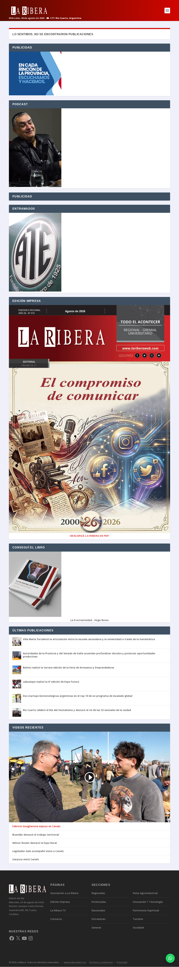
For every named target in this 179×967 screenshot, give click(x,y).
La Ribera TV (58, 910)
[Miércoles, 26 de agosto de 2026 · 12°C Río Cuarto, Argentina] (45, 10)
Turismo (138, 919)
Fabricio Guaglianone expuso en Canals (36, 826)
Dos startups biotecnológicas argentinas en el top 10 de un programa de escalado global (77, 696)
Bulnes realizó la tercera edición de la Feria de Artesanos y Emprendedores (68, 667)
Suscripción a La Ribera (64, 893)
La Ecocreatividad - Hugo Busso (89, 620)
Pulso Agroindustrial (145, 893)
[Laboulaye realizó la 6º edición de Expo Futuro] (16, 684)
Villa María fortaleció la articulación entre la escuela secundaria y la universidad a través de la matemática (89, 639)
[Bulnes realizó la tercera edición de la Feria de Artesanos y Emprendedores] (16, 669)
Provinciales (99, 901)
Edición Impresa (60, 901)
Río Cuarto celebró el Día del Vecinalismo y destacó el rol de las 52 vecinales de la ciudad (77, 710)
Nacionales (98, 910)
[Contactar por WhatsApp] (170, 958)
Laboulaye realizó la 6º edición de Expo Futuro (51, 681)
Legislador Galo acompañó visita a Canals (38, 851)
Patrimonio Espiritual (146, 910)
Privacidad (122, 962)
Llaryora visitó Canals (25, 859)
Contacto (56, 919)
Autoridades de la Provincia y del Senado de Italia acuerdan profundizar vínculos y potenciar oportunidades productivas (89, 655)
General (96, 927)
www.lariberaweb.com (75, 962)
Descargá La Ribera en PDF (89, 535)
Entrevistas (98, 919)
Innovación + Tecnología (148, 901)
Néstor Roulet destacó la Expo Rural (34, 843)
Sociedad (138, 927)
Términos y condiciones (101, 962)
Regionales (98, 893)
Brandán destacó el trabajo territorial (35, 834)
